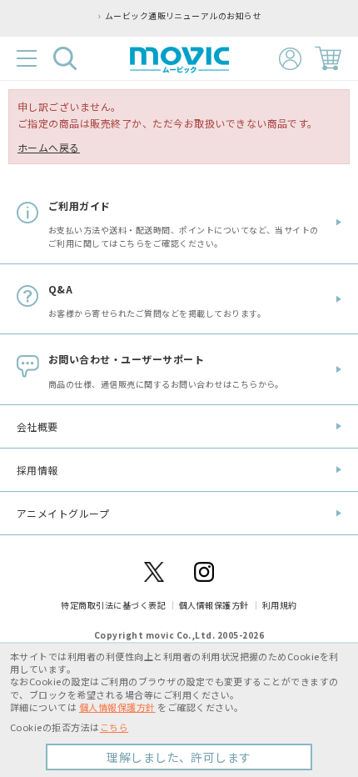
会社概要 (37, 426)
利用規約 (279, 605)
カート (328, 58)
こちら (114, 727)
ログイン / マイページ (290, 59)
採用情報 (37, 470)
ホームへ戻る (48, 147)
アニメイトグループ (63, 513)
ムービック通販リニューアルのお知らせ (183, 16)
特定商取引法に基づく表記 (113, 605)
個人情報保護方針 (214, 605)
